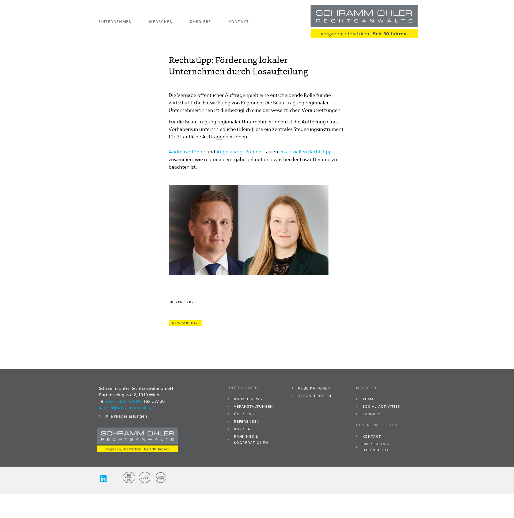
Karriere (200, 21)
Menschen (161, 21)
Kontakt (238, 21)
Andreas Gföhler (187, 151)
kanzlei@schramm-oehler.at (126, 407)
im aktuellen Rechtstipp (305, 151)
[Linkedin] (103, 479)
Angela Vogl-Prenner (239, 151)
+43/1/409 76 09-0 (123, 401)
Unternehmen (115, 21)
